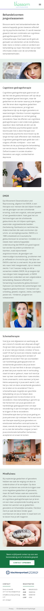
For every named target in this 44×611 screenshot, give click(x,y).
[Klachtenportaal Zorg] (22, 572)
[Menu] (40, 4)
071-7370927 (7, 600)
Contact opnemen (22, 563)
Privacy (11, 609)
